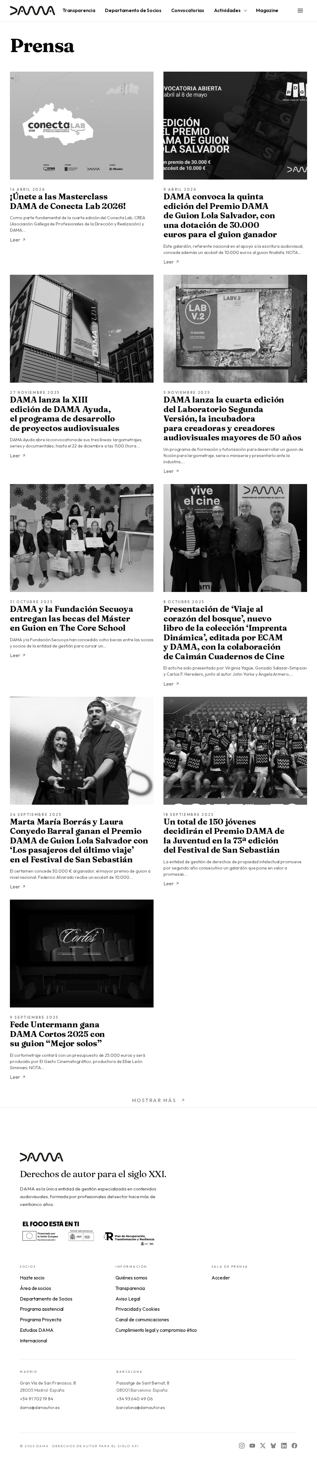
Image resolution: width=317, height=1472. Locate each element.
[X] (263, 1445)
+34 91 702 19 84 (36, 1399)
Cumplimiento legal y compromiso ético (156, 1330)
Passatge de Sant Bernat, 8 (142, 1383)
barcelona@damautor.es (140, 1407)
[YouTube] (252, 1445)
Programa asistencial (41, 1309)
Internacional (33, 1340)
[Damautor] (158, 1161)
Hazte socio (32, 1277)
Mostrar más (154, 1100)
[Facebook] (294, 1445)
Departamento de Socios (46, 1299)
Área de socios (35, 1288)
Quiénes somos (131, 1277)
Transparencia (130, 1288)
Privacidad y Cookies (137, 1309)
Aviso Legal (127, 1299)
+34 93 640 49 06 (134, 1399)
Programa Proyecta (40, 1319)
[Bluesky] (273, 1445)
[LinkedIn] (284, 1445)
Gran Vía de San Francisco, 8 (48, 1383)
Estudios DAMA (37, 1330)
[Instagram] (242, 1445)
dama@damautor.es (40, 1407)
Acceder (220, 1277)
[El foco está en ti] (88, 1232)
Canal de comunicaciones (142, 1319)
